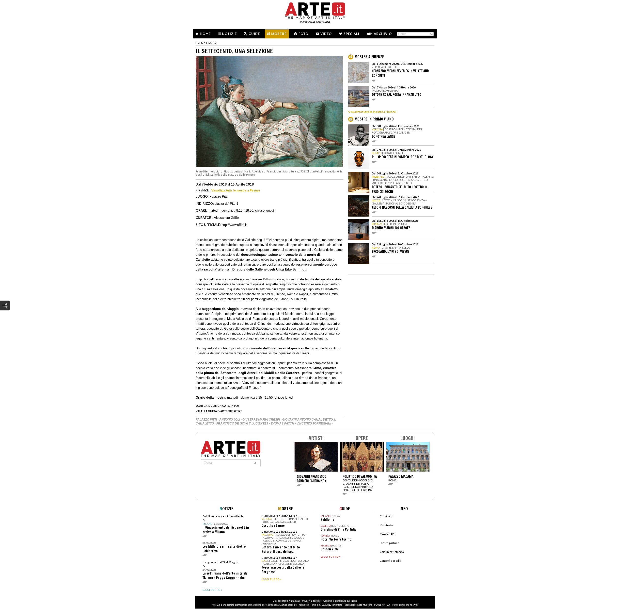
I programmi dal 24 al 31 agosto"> (225, 570)
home (199, 42)
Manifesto (386, 525)
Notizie (229, 34)
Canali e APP (387, 534)
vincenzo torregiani (314, 423)
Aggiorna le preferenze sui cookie (340, 601)
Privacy (306, 601)
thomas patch (283, 423)
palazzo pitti (207, 419)
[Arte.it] (315, 10)
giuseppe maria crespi (261, 419)
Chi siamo (386, 516)
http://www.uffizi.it (234, 225)
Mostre (278, 34)
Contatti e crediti (390, 560)
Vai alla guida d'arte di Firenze (219, 411)
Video (326, 34)
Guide (254, 34)
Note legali (294, 601)
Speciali (351, 34)
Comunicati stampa (392, 551)
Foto (303, 34)
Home (205, 34)
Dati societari (279, 601)
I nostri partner (389, 542)
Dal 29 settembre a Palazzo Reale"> (226, 524)
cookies (317, 601)
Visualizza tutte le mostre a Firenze (235, 190)
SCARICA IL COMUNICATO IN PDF (217, 405)
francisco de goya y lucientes (242, 423)
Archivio (383, 34)
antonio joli (230, 419)
